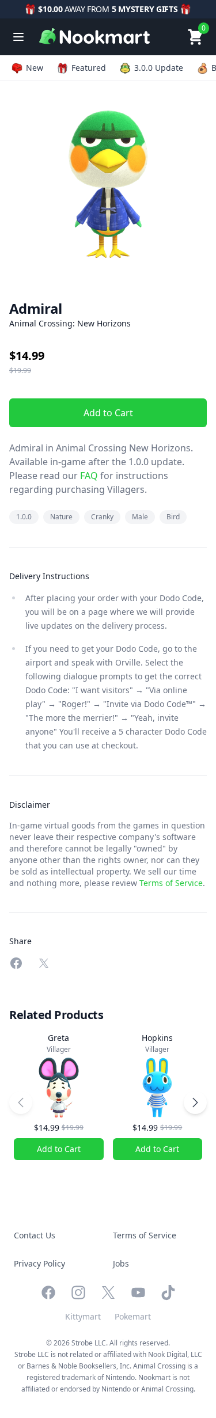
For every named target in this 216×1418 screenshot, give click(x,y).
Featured (88, 67)
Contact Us (34, 1235)
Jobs (121, 1263)
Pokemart (133, 1316)
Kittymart (83, 1316)
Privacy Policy (39, 1263)
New (34, 67)
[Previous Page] (20, 1102)
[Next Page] (195, 1102)
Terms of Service (171, 882)
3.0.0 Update (158, 67)
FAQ (88, 475)
